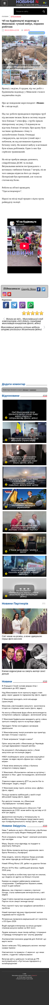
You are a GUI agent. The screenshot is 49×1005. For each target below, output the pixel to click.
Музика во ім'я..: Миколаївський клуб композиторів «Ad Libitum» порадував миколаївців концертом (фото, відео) (22, 321)
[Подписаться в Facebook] (39, 289)
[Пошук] (44, 11)
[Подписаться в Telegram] (43, 289)
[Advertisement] (24, 356)
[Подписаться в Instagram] (4, 293)
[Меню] (4, 3)
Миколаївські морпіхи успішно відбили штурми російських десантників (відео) (21, 328)
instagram (33, 390)
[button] (44, 38)
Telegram (25, 390)
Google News (28, 288)
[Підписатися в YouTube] (9, 293)
